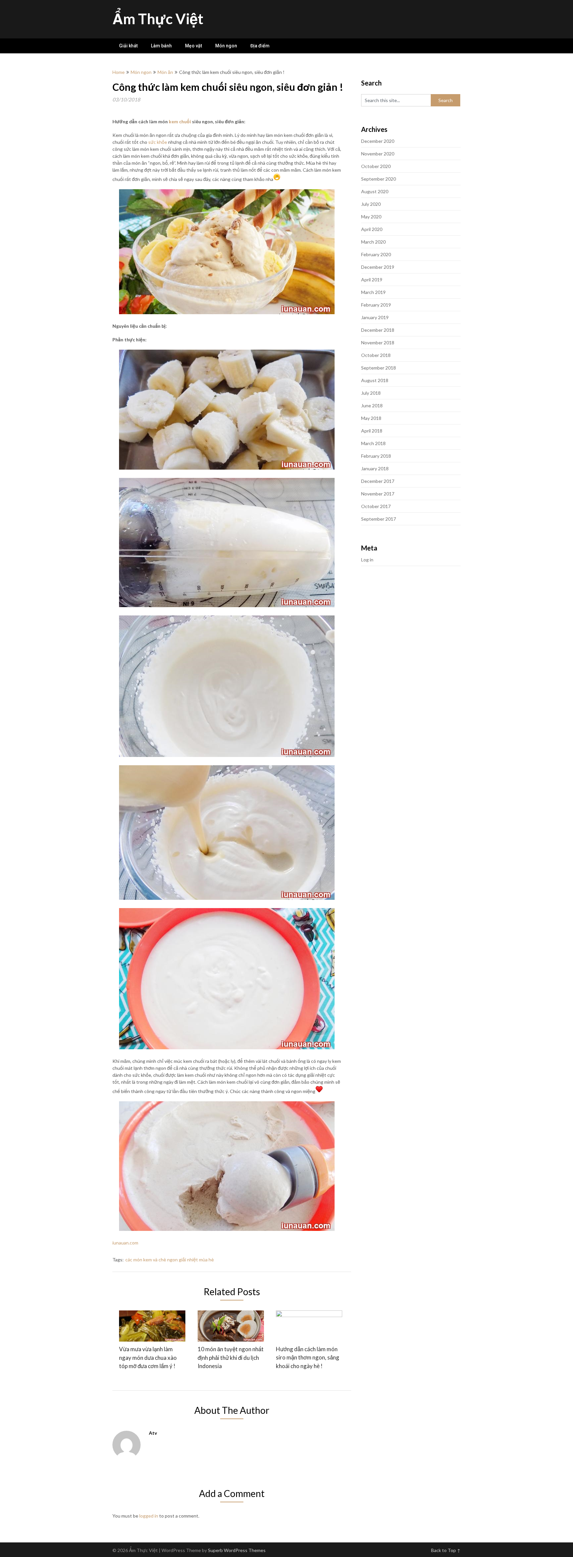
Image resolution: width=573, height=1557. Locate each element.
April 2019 (371, 279)
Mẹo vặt (193, 45)
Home (118, 72)
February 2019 (376, 305)
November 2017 (377, 493)
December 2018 (377, 330)
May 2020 (371, 216)
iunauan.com (125, 1242)
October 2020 (376, 166)
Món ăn (165, 72)
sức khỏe (157, 142)
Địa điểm (260, 45)
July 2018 (371, 393)
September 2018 (378, 368)
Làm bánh (161, 45)
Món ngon (226, 45)
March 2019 (373, 292)
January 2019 (375, 317)
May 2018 (371, 418)
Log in (367, 559)
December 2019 (377, 267)
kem (173, 121)
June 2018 (372, 405)
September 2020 (378, 179)
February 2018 (376, 456)
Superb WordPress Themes (237, 1550)
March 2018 (373, 443)
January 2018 (375, 468)
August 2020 (374, 191)
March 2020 (373, 242)
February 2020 (376, 254)
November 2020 (377, 153)
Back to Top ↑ (446, 1550)
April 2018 (371, 430)
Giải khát (128, 45)
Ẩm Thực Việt (157, 18)
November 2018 (377, 342)
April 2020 (371, 229)
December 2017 (377, 481)
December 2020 (377, 141)
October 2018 (376, 355)
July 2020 (371, 204)
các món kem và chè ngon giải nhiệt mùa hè (169, 1259)
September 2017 (378, 519)
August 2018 (374, 380)
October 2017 (376, 506)
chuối (185, 121)
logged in (148, 1516)
